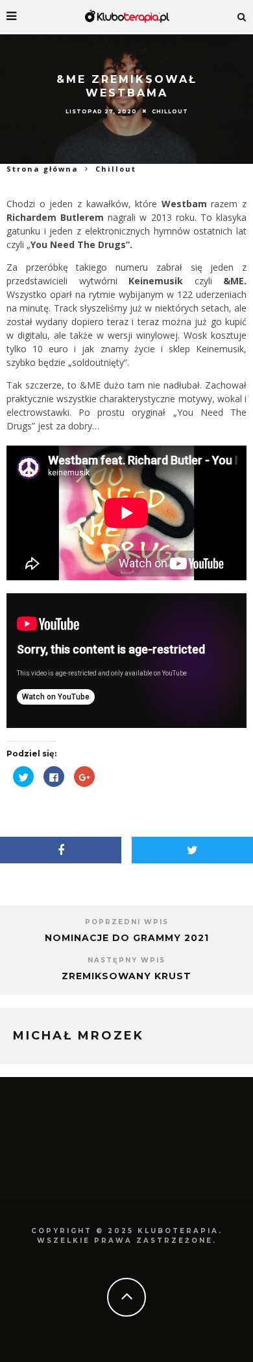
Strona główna (42, 169)
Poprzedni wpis (127, 922)
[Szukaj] (242, 16)
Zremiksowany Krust (126, 976)
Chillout (170, 111)
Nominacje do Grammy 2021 (127, 938)
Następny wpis (126, 960)
